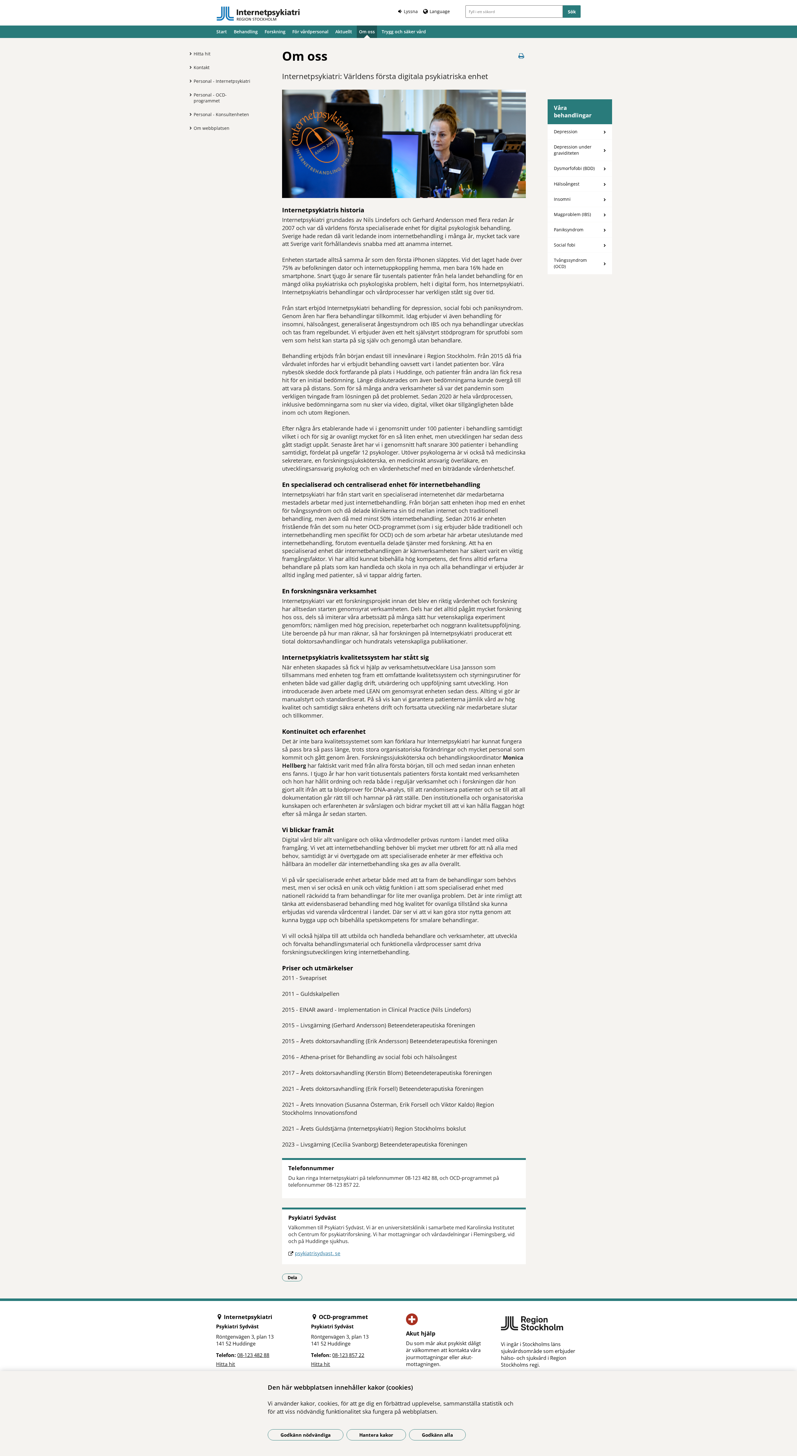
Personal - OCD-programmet (210, 98)
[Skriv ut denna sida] (521, 56)
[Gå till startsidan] (258, 13)
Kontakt (202, 67)
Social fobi (564, 245)
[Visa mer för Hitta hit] (189, 53)
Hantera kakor (376, 1435)
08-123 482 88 (253, 1355)
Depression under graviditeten (573, 150)
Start (221, 32)
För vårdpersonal (310, 32)
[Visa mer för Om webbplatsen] (189, 128)
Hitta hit (202, 54)
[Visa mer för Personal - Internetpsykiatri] (189, 81)
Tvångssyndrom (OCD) (570, 263)
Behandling (246, 32)
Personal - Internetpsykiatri (222, 81)
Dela (295, 1277)
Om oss (367, 32)
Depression (566, 131)
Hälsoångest (566, 184)
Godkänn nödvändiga (306, 1435)
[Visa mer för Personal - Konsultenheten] (189, 114)
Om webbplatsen (211, 128)
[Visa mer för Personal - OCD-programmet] (189, 94)
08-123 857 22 (348, 1355)
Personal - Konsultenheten (221, 114)
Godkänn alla (437, 1435)
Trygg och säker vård (404, 32)
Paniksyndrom (568, 230)
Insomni (562, 199)
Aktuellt (343, 32)
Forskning (275, 32)
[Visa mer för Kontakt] (189, 67)
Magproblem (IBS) (572, 214)
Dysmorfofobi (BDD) (574, 168)
